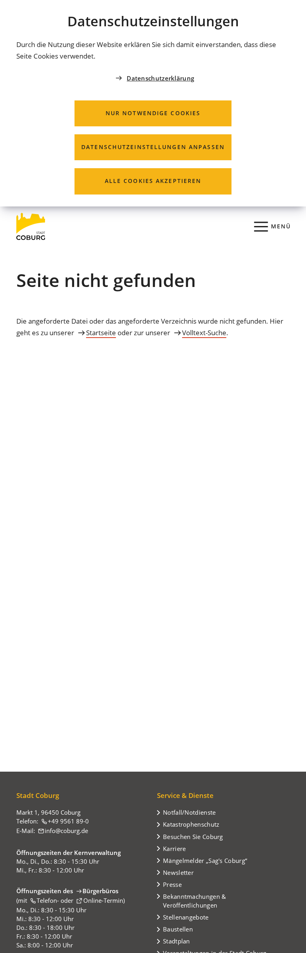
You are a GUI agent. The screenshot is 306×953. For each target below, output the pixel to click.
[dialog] (153, 103)
